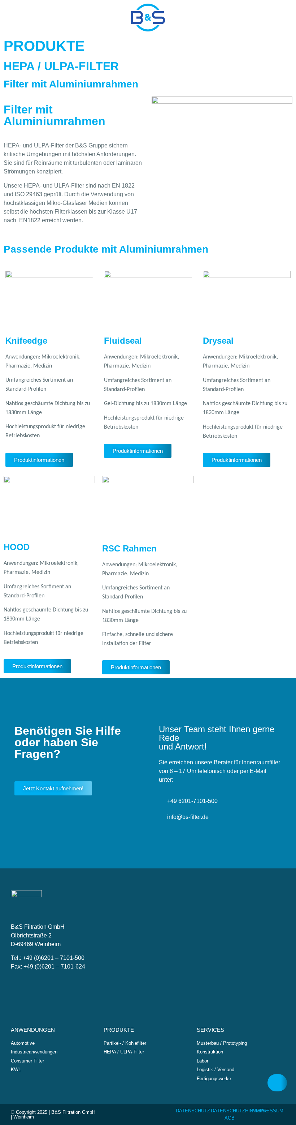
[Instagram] (282, 18)
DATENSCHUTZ (193, 1110)
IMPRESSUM (268, 1110)
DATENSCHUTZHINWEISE (240, 1110)
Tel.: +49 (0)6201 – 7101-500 (47, 958)
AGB (230, 1118)
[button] (9, 20)
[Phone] (254, 18)
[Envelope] (240, 18)
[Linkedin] (268, 18)
